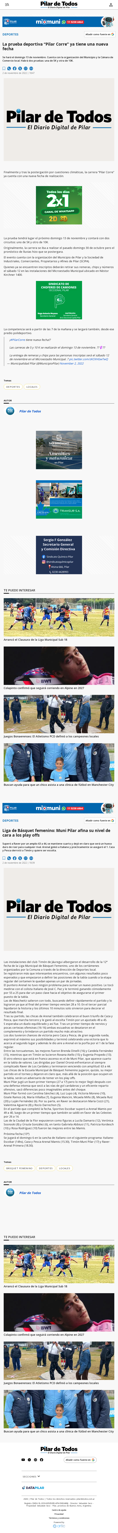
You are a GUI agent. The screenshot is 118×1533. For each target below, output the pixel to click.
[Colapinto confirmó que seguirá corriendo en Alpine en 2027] (59, 666)
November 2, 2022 (71, 363)
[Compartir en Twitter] (20, 68)
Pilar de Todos (30, 411)
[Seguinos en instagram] (35, 1460)
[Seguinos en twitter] (29, 1460)
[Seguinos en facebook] (41, 1460)
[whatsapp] (9, 68)
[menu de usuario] (111, 4)
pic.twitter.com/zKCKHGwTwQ (88, 359)
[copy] (31, 68)
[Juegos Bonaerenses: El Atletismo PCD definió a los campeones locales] (59, 714)
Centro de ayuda (59, 1510)
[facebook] (14, 68)
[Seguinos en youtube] (23, 1460)
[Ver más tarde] (3, 68)
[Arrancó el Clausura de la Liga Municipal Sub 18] (59, 617)
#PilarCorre (17, 340)
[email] (26, 68)
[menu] (7, 5)
